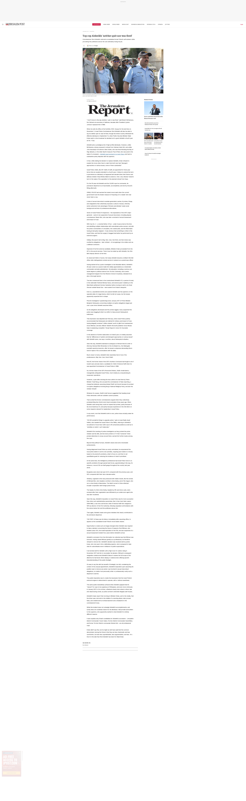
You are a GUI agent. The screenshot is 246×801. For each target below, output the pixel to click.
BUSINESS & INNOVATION (137, 24)
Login (241, 24)
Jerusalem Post (86, 31)
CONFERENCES (96, 24)
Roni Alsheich (85, 645)
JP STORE (167, 24)
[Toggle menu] (3, 24)
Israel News (92, 31)
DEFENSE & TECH (151, 24)
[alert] (11, 786)
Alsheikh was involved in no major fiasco (112, 154)
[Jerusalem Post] (14, 24)
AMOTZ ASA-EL (91, 99)
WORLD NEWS (115, 24)
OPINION (160, 24)
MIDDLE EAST (125, 24)
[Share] (84, 45)
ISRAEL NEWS (106, 24)
